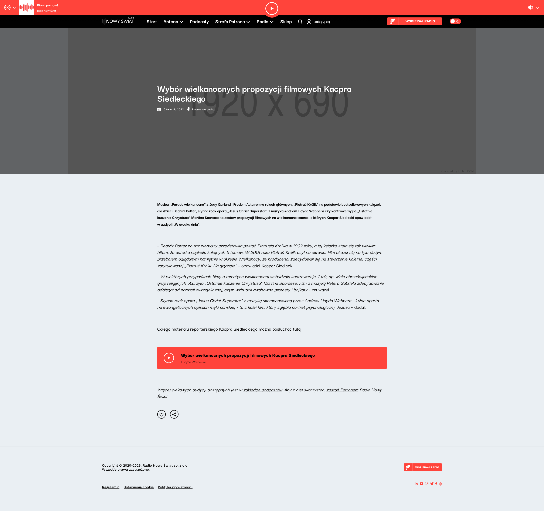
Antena (170, 21)
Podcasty (199, 21)
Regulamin (110, 487)
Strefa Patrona (230, 21)
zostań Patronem (342, 389)
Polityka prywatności (175, 487)
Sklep (286, 21)
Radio (262, 21)
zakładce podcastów (262, 389)
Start (152, 21)
